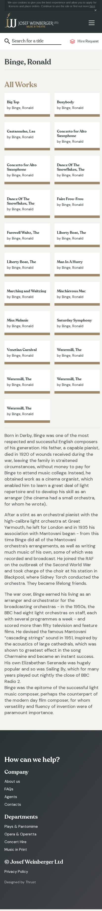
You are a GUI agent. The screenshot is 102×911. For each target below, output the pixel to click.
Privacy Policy (16, 871)
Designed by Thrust (20, 882)
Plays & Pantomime (21, 826)
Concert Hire (15, 841)
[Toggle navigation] (91, 22)
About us (12, 781)
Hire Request (88, 41)
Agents (10, 796)
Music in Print (15, 849)
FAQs (8, 789)
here (92, 6)
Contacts (12, 804)
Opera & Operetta (20, 834)
